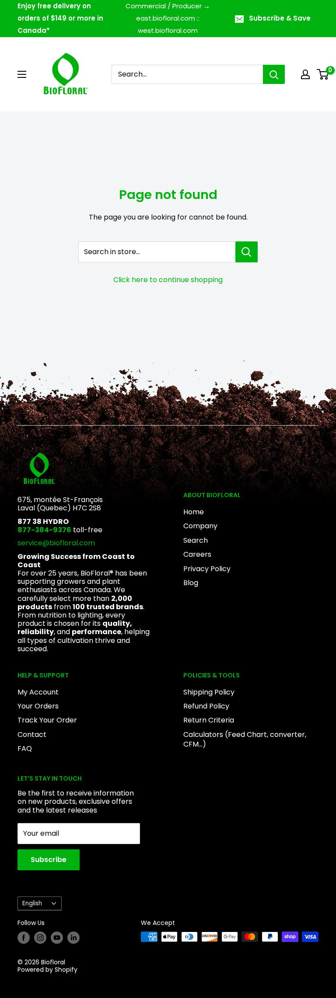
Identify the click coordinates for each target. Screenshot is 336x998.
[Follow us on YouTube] (57, 938)
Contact (32, 734)
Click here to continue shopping (168, 280)
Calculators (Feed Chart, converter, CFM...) (244, 739)
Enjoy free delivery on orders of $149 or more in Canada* (60, 18)
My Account (38, 692)
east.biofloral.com (165, 18)
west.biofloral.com (168, 30)
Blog (190, 583)
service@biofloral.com (56, 543)
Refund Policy (206, 706)
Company (200, 526)
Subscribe (48, 860)
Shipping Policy (208, 692)
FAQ (25, 748)
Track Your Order (47, 720)
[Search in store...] (246, 251)
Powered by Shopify (47, 969)
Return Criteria (208, 720)
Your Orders (38, 706)
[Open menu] (22, 74)
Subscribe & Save (280, 18)
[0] (323, 74)
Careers (197, 554)
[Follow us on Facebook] (24, 938)
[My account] (305, 74)
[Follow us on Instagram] (40, 938)
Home (193, 512)
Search (195, 540)
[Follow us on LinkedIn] (73, 938)
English (32, 903)
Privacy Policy (207, 569)
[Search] (274, 74)
